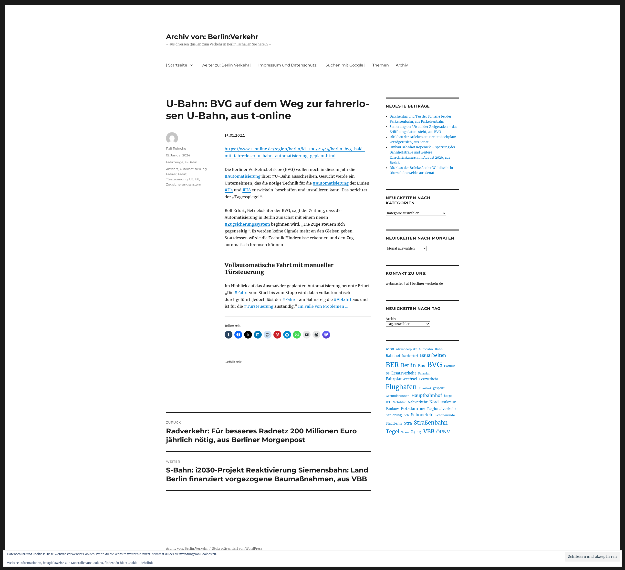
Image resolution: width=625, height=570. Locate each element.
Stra (408, 423)
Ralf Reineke (176, 148)
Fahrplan (424, 373)
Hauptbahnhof (426, 395)
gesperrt (439, 388)
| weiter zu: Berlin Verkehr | (225, 65)
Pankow (392, 409)
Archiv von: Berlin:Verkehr (212, 37)
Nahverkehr (417, 402)
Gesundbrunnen (397, 396)
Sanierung (394, 415)
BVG (434, 364)
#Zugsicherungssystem (247, 224)
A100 (390, 349)
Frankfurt (425, 388)
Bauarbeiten (433, 355)
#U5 (229, 189)
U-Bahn (191, 162)
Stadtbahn (394, 423)
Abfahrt (172, 169)
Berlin (408, 365)
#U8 (246, 189)
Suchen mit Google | (345, 65)
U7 (419, 432)
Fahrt (182, 174)
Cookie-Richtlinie (141, 563)
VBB (428, 431)
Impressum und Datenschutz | (288, 65)
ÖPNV (443, 432)
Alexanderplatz (406, 349)
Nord (434, 402)
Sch (406, 415)
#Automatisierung (242, 176)
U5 (191, 179)
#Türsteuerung (258, 306)
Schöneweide (445, 415)
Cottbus (449, 366)
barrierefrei (410, 356)
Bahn (439, 349)
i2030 (448, 396)
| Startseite (176, 65)
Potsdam (409, 408)
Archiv (391, 319)
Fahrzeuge (174, 162)
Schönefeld (422, 414)
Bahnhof (393, 355)
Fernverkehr (428, 379)
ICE (388, 402)
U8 (197, 179)
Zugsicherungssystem (183, 184)
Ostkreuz (448, 402)
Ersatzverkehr (403, 373)
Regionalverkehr (441, 408)
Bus (421, 365)
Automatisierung (193, 169)
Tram (405, 432)
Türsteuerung (177, 179)
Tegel (392, 431)
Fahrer (171, 174)
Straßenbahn (431, 422)
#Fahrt (241, 292)
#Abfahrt (343, 299)
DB (387, 373)
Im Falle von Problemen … (322, 306)
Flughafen (401, 387)
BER (392, 365)
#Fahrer (290, 299)
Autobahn (426, 349)
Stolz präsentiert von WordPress (237, 549)
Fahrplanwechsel (401, 379)
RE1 (422, 409)
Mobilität (399, 402)
